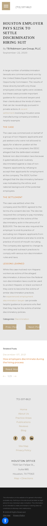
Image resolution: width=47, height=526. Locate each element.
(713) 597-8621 (23, 7)
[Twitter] (23, 438)
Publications (23, 422)
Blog (23, 430)
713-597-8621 (23, 399)
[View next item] (14, 376)
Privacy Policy (23, 450)
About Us (23, 413)
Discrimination (22, 319)
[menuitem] (23, 409)
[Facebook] (15, 438)
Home (23, 409)
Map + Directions (23, 478)
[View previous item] (4, 376)
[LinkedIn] (31, 438)
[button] (5, 520)
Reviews (23, 426)
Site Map (23, 446)
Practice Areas (24, 417)
